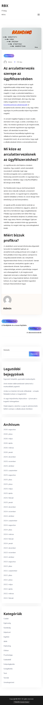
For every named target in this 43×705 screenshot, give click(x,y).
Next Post (33, 329)
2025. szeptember (10, 470)
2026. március (9, 448)
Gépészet (7, 632)
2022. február (9, 598)
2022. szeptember (10, 571)
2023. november (10, 552)
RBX (5, 5)
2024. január (8, 543)
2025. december (10, 457)
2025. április (8, 493)
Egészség (7, 623)
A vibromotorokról (34, 332)
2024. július (8, 530)
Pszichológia (8, 655)
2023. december (10, 548)
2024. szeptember (10, 521)
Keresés (7, 350)
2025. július (8, 480)
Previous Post (11, 321)
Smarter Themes (24, 702)
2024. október (9, 516)
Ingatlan (6, 637)
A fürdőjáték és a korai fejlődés (14, 325)
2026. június (8, 434)
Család (6, 618)
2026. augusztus (10, 429)
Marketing (9, 56)
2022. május (8, 584)
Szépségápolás (9, 664)
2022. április (8, 589)
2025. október (9, 466)
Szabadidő (7, 660)
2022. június (8, 580)
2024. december (10, 507)
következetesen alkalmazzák (15, 105)
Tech (5, 673)
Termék (6, 678)
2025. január (8, 502)
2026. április (8, 443)
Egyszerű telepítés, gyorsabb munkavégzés (19, 379)
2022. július (8, 575)
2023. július (8, 566)
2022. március (9, 593)
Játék (5, 641)
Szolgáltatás (8, 669)
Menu (4, 15)
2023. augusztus (10, 562)
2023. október (9, 557)
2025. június (8, 484)
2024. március (9, 534)
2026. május (8, 439)
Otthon (6, 650)
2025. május (8, 489)
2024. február (9, 539)
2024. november (10, 511)
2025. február (9, 498)
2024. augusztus (10, 525)
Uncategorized (9, 682)
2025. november (10, 461)
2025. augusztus (10, 475)
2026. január (8, 452)
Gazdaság (7, 628)
